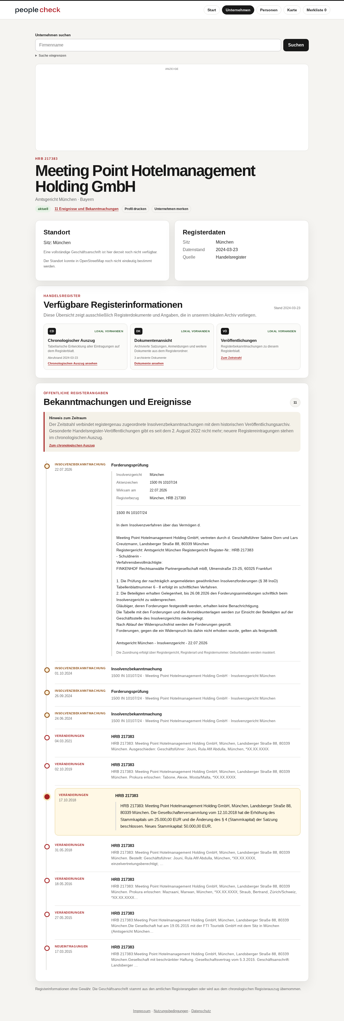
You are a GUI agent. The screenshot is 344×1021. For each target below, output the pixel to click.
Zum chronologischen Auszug (72, 445)
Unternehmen (238, 10)
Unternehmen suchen (53, 35)
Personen (269, 10)
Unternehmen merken (171, 209)
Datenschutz (201, 1011)
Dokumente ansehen (149, 363)
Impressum (141, 1011)
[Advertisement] (172, 109)
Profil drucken (135, 209)
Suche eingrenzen (52, 55)
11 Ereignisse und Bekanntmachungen (87, 209)
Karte (292, 10)
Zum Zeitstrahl (231, 357)
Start (211, 10)
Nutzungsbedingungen (171, 1011)
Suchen (296, 45)
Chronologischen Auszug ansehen (72, 363)
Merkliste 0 (317, 10)
